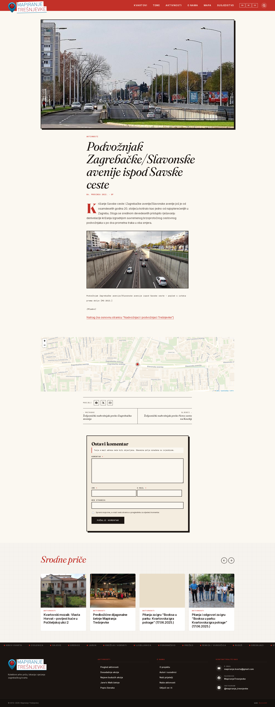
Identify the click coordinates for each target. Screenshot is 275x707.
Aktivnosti (174, 5)
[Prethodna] (224, 560)
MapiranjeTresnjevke (235, 679)
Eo (255, 5)
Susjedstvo (225, 5)
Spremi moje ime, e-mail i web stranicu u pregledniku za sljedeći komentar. (128, 512)
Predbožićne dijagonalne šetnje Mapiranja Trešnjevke (110, 618)
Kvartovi (140, 5)
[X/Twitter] (103, 402)
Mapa (207, 5)
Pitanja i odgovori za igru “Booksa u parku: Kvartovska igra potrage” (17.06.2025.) (209, 620)
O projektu (165, 667)
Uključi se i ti (166, 688)
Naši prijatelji (166, 677)
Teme (156, 5)
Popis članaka (107, 688)
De (249, 5)
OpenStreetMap (224, 390)
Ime (94, 488)
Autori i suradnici (168, 672)
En (242, 5)
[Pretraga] (264, 5)
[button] (137, 364)
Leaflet (217, 390)
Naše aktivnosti (167, 682)
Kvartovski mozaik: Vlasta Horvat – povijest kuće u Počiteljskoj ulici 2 (62, 618)
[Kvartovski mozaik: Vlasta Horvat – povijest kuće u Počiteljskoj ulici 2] (63, 591)
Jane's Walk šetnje (110, 682)
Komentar (97, 457)
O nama (192, 5)
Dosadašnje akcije (109, 672)
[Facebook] (96, 402)
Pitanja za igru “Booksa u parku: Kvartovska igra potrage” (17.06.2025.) (159, 618)
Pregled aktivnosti (109, 667)
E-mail (141, 488)
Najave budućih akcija (111, 677)
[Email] (110, 402)
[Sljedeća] (231, 560)
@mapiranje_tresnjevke (236, 688)
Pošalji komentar (108, 520)
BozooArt (263, 703)
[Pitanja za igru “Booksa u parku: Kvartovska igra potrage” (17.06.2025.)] (162, 591)
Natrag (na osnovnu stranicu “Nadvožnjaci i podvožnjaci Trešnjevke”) (130, 317)
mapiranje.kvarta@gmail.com (239, 669)
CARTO (232, 390)
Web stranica (98, 500)
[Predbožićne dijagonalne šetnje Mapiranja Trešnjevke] (112, 591)
